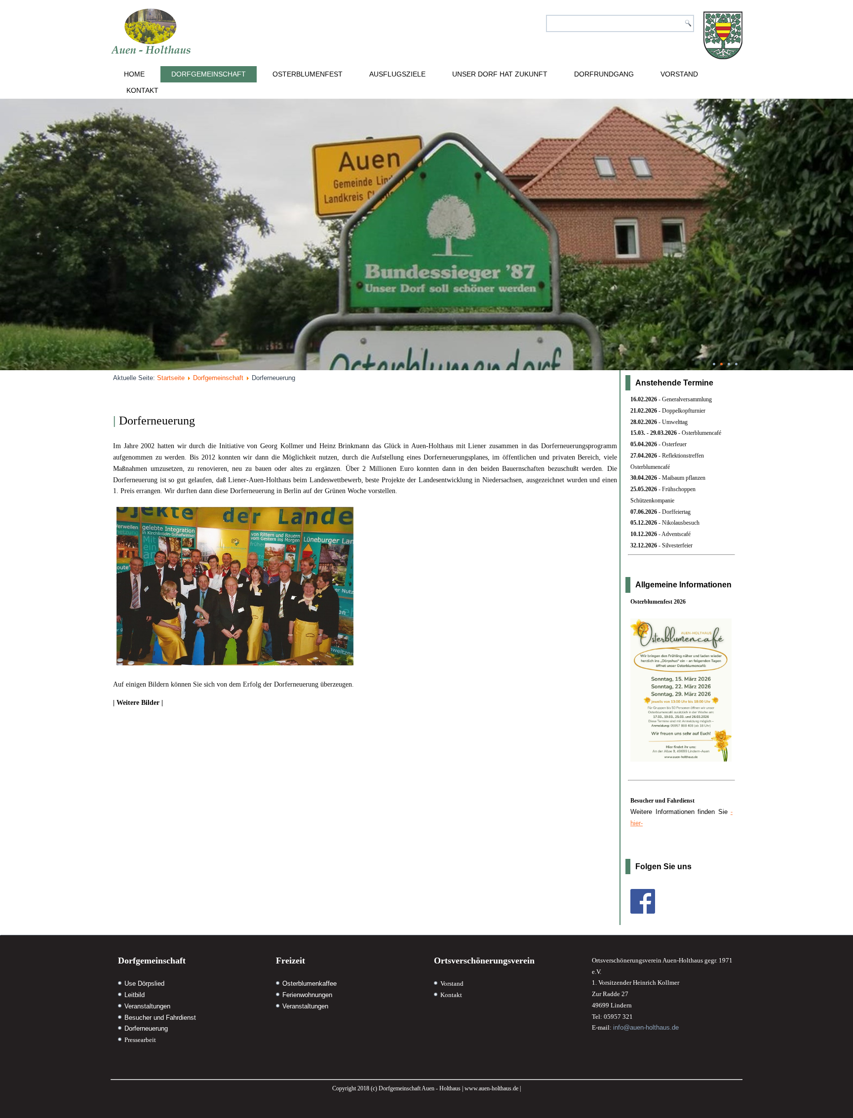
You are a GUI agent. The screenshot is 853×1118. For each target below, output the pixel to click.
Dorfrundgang (604, 74)
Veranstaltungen (147, 1006)
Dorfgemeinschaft (208, 74)
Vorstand (679, 74)
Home (134, 74)
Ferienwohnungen (307, 995)
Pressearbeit (140, 1039)
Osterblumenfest (307, 74)
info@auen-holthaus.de (646, 1027)
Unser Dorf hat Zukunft (499, 74)
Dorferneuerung (146, 1028)
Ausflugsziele (397, 74)
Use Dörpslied (144, 983)
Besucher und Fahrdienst (160, 1017)
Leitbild (134, 995)
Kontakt (142, 90)
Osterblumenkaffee (309, 983)
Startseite (171, 378)
